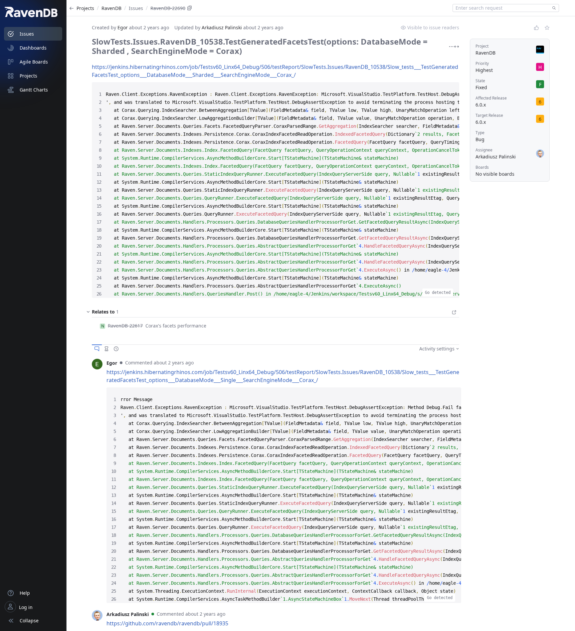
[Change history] (116, 349)
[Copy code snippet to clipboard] (448, 89)
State (480, 81)
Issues (136, 8)
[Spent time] (106, 349)
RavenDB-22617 (125, 325)
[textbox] (501, 8)
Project (482, 46)
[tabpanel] (275, 480)
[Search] (552, 8)
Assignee (484, 150)
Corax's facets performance (175, 325)
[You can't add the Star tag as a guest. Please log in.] (547, 27)
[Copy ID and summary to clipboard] (190, 8)
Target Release (489, 115)
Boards (482, 167)
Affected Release (491, 98)
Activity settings (437, 348)
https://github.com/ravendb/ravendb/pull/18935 (167, 623)
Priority (482, 63)
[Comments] (97, 349)
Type (480, 132)
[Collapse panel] (88, 313)
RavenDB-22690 (167, 8)
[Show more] (451, 46)
